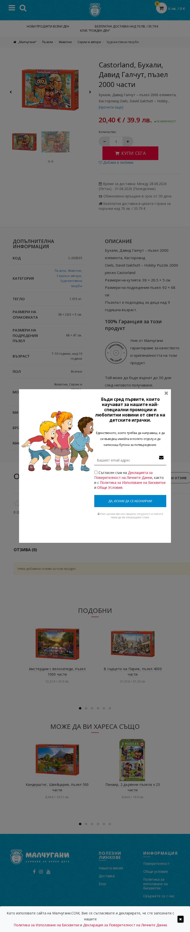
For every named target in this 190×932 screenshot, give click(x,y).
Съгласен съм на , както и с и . (130, 480)
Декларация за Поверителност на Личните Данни (125, 925)
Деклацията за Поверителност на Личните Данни (123, 475)
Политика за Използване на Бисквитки (133, 482)
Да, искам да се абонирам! (130, 501)
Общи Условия (109, 487)
